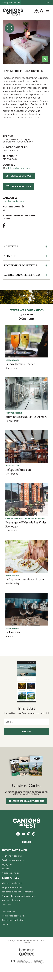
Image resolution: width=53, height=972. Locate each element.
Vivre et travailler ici (12, 883)
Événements (27, 319)
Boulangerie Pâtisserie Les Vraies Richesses (25, 524)
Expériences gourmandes (26, 310)
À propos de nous (10, 873)
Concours (6, 904)
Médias (5, 868)
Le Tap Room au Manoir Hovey (24, 579)
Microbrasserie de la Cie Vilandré (26, 417)
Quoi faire (26, 314)
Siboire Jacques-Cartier (20, 364)
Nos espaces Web (9, 2)
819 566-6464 (10, 159)
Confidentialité (9, 911)
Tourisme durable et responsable (17, 891)
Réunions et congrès (12, 856)
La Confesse (13, 632)
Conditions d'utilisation (13, 920)
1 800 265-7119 (10, 150)
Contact (6, 924)
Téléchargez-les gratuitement (26, 801)
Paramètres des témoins (13, 915)
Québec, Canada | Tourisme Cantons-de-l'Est (13, 12)
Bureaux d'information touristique (18, 896)
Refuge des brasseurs (18, 470)
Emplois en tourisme (12, 887)
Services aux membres (13, 860)
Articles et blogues (11, 900)
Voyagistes (7, 864)
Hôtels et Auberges (13, 200)
